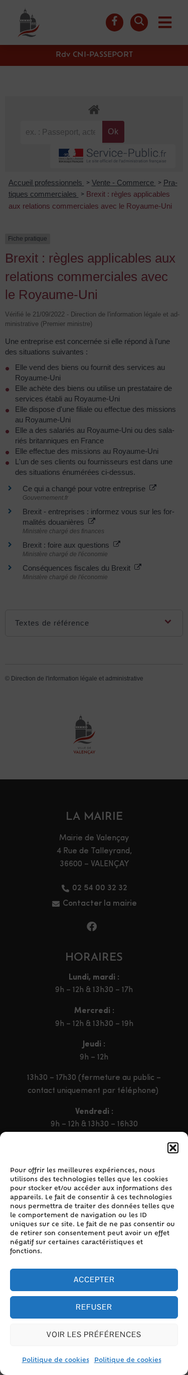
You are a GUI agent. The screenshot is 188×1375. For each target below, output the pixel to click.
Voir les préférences (94, 1334)
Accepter (94, 1279)
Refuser (94, 1307)
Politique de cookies (55, 1361)
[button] (173, 1148)
